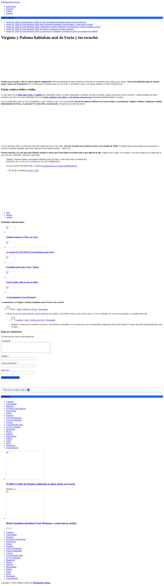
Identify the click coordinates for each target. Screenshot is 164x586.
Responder (43, 309)
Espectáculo (11, 6)
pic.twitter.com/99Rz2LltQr (66, 166)
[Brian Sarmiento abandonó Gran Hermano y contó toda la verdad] (25, 518)
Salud (8, 441)
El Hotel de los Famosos (16, 408)
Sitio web (5, 370)
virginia (9, 217)
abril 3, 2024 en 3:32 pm (27, 309)
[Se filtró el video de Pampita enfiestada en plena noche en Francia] (25, 479)
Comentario (6, 341)
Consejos (10, 402)
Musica (9, 431)
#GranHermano (48, 166)
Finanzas (9, 415)
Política (9, 11)
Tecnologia (10, 445)
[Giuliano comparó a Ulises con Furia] (10, 232)
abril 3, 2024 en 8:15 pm (34, 320)
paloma (9, 215)
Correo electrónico (9, 363)
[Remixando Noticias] (82, 2)
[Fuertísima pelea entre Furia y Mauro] (10, 262)
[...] (14, 489)
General (9, 13)
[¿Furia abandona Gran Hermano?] (10, 292)
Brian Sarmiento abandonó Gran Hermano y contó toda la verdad (41, 523)
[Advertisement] (82, 61)
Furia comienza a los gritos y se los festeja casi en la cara (67, 97)
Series (8, 443)
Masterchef (10, 429)
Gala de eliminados (14, 418)
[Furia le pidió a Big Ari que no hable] (10, 277)
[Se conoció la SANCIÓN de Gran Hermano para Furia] (10, 247)
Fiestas (9, 413)
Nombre (4, 356)
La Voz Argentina (13, 427)
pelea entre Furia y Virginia (30, 95)
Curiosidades (11, 404)
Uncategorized (12, 448)
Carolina (19, 320)
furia (8, 213)
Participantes (11, 436)
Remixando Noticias (41, 583)
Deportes (9, 9)
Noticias (9, 434)
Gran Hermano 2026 (14, 425)
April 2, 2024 (33, 170)
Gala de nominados (14, 420)
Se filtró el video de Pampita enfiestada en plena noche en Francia (40, 484)
